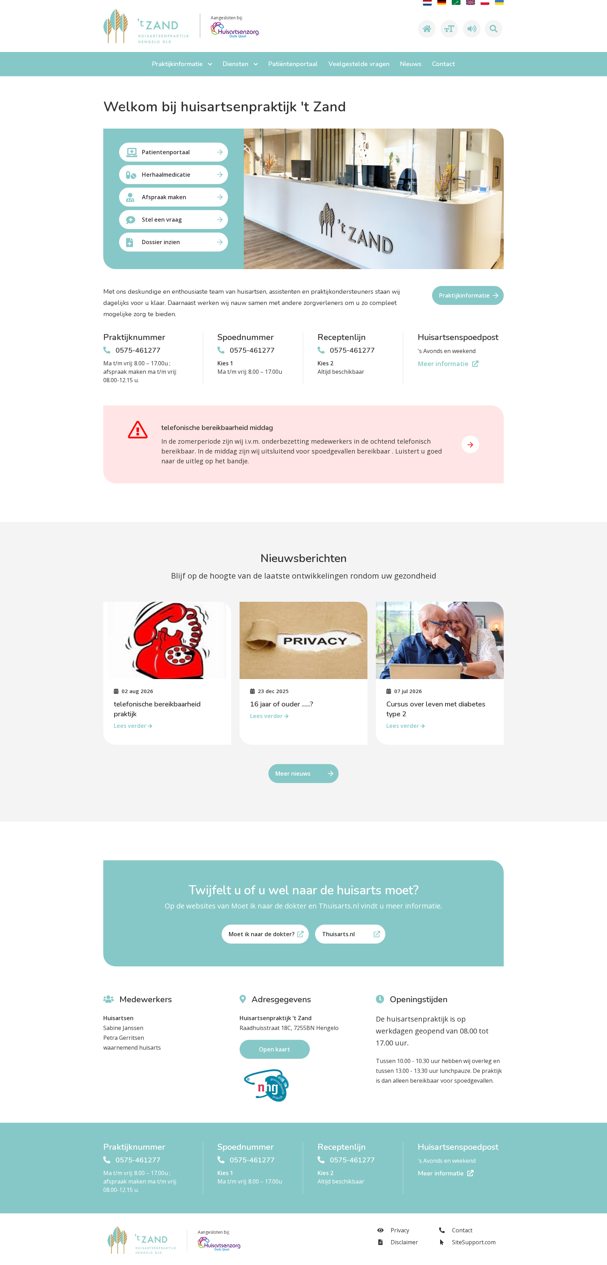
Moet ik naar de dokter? (262, 934)
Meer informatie (444, 363)
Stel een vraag (162, 219)
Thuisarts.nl (338, 934)
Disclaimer (403, 1242)
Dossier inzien (161, 242)
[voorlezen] (470, 29)
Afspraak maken (164, 197)
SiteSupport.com (473, 1242)
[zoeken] (493, 29)
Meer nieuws (293, 773)
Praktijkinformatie (464, 295)
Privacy (399, 1230)
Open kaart (274, 1049)
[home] (426, 29)
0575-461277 (138, 350)
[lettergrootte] (448, 29)
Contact (461, 1230)
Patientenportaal (166, 152)
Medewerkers (144, 999)
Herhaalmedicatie (166, 174)
